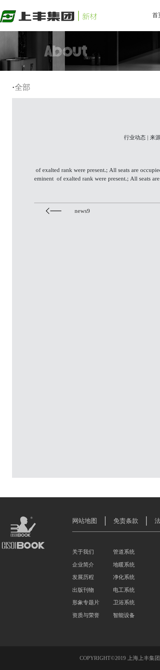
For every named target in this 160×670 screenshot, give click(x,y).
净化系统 (124, 577)
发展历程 (83, 577)
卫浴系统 (124, 602)
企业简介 (83, 565)
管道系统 (124, 552)
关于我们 (83, 552)
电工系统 (124, 590)
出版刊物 (83, 590)
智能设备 (124, 615)
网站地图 (84, 520)
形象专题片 (85, 602)
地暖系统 (124, 565)
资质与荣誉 (85, 615)
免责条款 (125, 520)
